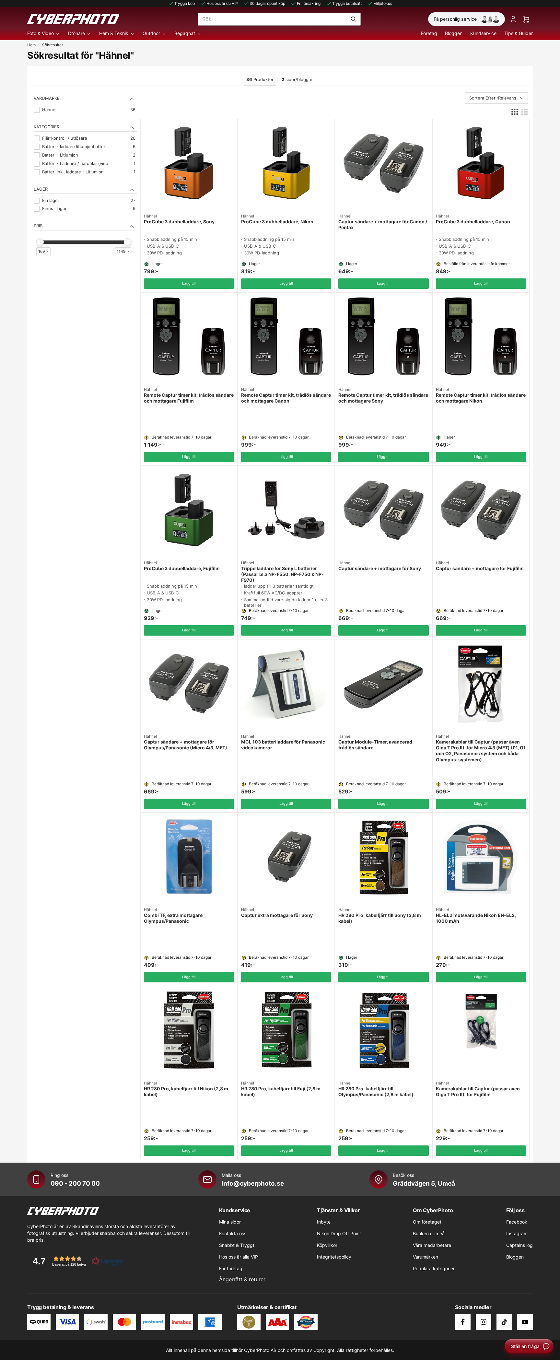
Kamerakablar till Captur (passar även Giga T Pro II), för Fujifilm (478, 1091)
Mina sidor (230, 1222)
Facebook (516, 1222)
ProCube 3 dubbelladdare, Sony (179, 221)
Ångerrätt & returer (242, 1279)
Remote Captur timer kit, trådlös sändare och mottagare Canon (286, 398)
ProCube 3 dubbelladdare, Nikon (277, 221)
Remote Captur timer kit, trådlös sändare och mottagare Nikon (481, 398)
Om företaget (427, 1222)
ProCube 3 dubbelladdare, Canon (473, 221)
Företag (429, 33)
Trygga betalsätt (347, 3)
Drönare (76, 33)
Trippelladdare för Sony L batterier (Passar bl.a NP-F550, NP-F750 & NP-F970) (282, 574)
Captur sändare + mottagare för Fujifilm (480, 568)
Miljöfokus (382, 3)
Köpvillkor (327, 1245)
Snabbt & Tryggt (236, 1245)
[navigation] (85, 182)
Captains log (519, 1245)
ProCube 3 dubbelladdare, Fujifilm (182, 568)
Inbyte (324, 1222)
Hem (31, 44)
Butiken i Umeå (429, 1233)
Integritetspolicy (334, 1257)
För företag (230, 1268)
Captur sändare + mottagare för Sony (379, 568)
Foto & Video (40, 33)
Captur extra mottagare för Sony (277, 915)
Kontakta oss (232, 1233)
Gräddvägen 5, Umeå (424, 1183)
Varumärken (425, 1257)
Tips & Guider (518, 33)
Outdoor (151, 33)
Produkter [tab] (260, 79)
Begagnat (184, 33)
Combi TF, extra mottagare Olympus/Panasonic (173, 918)
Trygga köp (184, 3)
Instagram (517, 1233)
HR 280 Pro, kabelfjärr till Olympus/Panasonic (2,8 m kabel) (376, 1091)
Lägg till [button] (189, 283)
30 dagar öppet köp (267, 3)
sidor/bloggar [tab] (297, 79)
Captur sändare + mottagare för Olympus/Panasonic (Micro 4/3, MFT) (185, 744)
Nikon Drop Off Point (339, 1233)
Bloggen (453, 33)
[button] (75, 1261)
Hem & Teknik (113, 33)
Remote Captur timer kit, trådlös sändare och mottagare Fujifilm (189, 398)
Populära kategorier (434, 1268)
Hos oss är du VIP (222, 3)
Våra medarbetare (432, 1245)
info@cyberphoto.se (253, 1183)
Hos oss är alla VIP (238, 1257)
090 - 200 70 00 (75, 1183)
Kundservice (483, 33)
